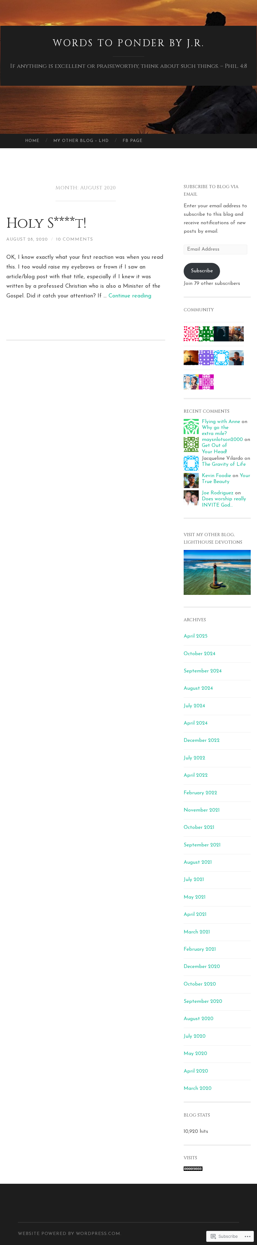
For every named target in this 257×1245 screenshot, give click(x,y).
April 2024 (195, 723)
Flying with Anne (221, 421)
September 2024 (203, 671)
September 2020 (203, 1001)
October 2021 (199, 827)
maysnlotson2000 (222, 439)
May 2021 (195, 897)
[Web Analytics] (193, 1169)
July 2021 (194, 879)
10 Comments (74, 239)
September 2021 (202, 845)
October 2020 (200, 984)
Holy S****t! (46, 223)
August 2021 (198, 862)
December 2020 (202, 966)
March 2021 (197, 932)
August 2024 (198, 688)
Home (32, 141)
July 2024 (194, 706)
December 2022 (202, 740)
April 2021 (195, 914)
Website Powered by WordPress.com (69, 1233)
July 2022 (194, 758)
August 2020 (198, 1018)
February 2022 (200, 793)
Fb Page (133, 141)
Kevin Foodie (216, 475)
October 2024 (199, 653)
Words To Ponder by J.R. (129, 43)
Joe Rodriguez (217, 493)
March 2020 (198, 1088)
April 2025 (195, 636)
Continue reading (129, 296)
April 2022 (196, 775)
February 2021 (200, 949)
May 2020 (195, 1053)
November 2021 (202, 810)
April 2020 (196, 1071)
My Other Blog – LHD (81, 141)
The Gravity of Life (224, 464)
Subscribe (202, 271)
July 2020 (195, 1036)
